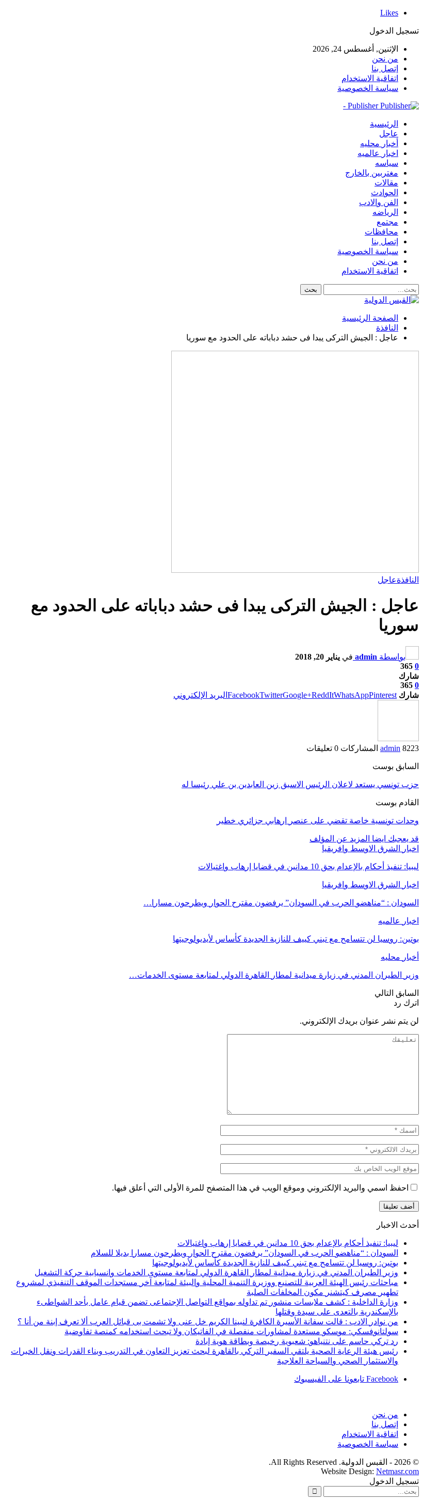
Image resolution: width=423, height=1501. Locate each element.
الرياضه (385, 212)
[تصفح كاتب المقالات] (398, 738)
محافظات (381, 231)
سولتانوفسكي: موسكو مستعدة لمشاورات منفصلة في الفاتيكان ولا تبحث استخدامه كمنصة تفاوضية (231, 1331)
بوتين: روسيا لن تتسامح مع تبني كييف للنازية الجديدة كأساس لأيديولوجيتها (275, 1262)
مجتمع (387, 221)
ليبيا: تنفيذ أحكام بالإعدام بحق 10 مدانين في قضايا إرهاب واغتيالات (287, 1243)
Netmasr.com (397, 1471)
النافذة (408, 579)
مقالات (386, 182)
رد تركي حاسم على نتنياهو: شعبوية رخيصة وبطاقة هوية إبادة (297, 1341)
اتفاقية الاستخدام (369, 78)
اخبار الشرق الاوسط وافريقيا (370, 848)
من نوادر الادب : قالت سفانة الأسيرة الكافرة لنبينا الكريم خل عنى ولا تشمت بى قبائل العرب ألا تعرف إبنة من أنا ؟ (208, 1321)
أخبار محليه (379, 143)
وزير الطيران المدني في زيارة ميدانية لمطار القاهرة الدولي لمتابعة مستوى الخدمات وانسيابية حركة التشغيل (216, 1272)
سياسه (386, 163)
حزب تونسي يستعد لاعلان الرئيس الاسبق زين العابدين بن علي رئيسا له (300, 784)
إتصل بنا (384, 68)
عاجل (388, 133)
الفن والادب (378, 202)
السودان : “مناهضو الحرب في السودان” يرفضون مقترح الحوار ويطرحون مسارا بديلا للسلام (244, 1252)
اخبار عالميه (377, 153)
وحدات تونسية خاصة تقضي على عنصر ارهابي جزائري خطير (318, 820)
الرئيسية (384, 123)
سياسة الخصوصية (367, 88)
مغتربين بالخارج (371, 172)
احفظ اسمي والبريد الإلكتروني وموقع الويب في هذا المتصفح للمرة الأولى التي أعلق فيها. (260, 1187)
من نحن (385, 58)
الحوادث (384, 192)
